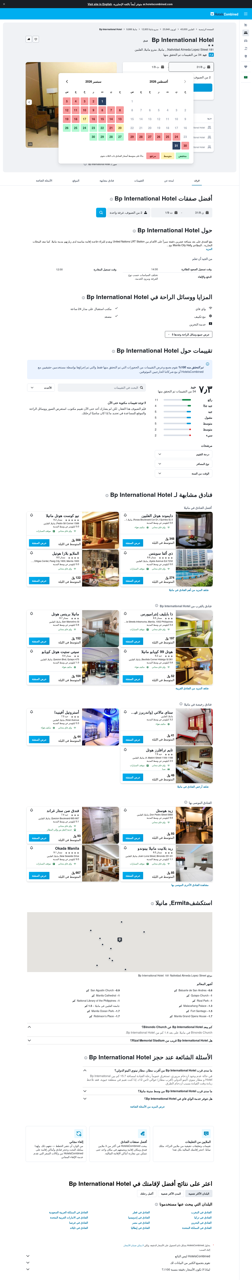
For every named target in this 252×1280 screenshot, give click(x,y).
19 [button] (158, 128)
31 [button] (176, 145)
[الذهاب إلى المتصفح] (246, 56)
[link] (189, 590)
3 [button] (176, 110)
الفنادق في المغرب (201, 1212)
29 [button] (132, 137)
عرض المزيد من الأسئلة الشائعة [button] (147, 1106)
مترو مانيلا (153, 29)
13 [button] (149, 119)
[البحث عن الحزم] (246, 48)
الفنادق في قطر (141, 1212)
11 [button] (167, 119)
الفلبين (191, 29)
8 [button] (132, 110)
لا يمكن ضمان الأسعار (134, 1245)
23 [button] (185, 137)
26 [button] (158, 137)
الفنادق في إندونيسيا (139, 1217)
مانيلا (135, 29)
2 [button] (185, 110)
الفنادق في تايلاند (79, 1228)
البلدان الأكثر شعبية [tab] (199, 1193)
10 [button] (176, 119)
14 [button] (141, 119)
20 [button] (149, 128)
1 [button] (132, 101)
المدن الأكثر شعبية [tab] (171, 1193)
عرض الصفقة (133, 543)
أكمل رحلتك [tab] (146, 1193)
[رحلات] (246, 66)
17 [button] (176, 128)
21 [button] (141, 128)
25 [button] (167, 137)
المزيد (209, 249)
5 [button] (159, 110)
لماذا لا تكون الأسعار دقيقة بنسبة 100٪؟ (186, 1269)
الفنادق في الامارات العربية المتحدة (69, 1217)
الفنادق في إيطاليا (140, 1228)
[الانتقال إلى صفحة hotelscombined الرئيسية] (224, 14)
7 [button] (141, 110)
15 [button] (132, 119)
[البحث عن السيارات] (246, 40)
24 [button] (176, 137)
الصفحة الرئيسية (206, 29)
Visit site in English (100, 4)
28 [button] (141, 137)
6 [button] (150, 110)
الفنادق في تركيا (203, 1217)
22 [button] (132, 128)
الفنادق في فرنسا (78, 1222)
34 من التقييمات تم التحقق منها (182, 54)
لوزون (173, 29)
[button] (4, 4)
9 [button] (185, 119)
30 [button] (185, 145)
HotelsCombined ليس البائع (192, 1256)
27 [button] (149, 137)
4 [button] (167, 110)
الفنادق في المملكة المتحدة (197, 1228)
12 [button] (158, 119)
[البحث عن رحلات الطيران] (246, 25)
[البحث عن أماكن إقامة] (246, 33)
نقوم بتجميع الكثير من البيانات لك (190, 1263)
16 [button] (185, 128)
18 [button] (167, 128)
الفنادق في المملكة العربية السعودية (68, 1212)
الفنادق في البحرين (201, 1222)
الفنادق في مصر (141, 1222)
